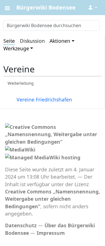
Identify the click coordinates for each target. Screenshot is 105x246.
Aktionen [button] (60, 40)
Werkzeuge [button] (16, 48)
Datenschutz (21, 225)
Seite (9, 40)
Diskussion (32, 40)
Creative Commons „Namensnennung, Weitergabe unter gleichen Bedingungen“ (52, 199)
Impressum (51, 233)
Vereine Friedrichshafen (44, 99)
